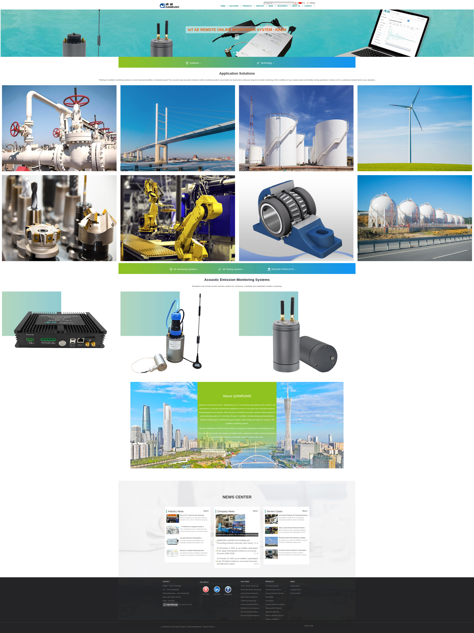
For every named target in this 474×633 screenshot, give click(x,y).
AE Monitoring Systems (185, 269)
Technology (266, 63)
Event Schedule (295, 593)
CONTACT (308, 6)
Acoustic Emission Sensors (275, 593)
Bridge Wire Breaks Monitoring (251, 590)
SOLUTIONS (233, 6)
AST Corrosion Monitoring (249, 612)
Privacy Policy (209, 627)
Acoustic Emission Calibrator (275, 604)
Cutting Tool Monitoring (248, 601)
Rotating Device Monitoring (250, 608)
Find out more (237, 444)
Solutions (194, 63)
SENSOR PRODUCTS (282, 269)
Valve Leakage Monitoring (249, 586)
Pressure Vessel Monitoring (250, 615)
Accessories (270, 601)
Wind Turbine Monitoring (249, 597)
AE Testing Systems (232, 269)
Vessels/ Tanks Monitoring (249, 593)
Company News (295, 590)
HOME (223, 6)
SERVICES (260, 6)
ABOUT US (296, 6)
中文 (303, 3)
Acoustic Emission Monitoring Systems (237, 280)
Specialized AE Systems (274, 608)
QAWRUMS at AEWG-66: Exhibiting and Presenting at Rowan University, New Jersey (237, 535)
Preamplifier (270, 597)
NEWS (270, 6)
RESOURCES (282, 6)
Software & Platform (272, 619)
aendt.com (308, 626)
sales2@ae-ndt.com (174, 597)
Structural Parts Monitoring (249, 604)
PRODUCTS (247, 6)
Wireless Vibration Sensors (275, 615)
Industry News (295, 586)
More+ (206, 511)
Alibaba (312, 3)
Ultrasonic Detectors (272, 612)
